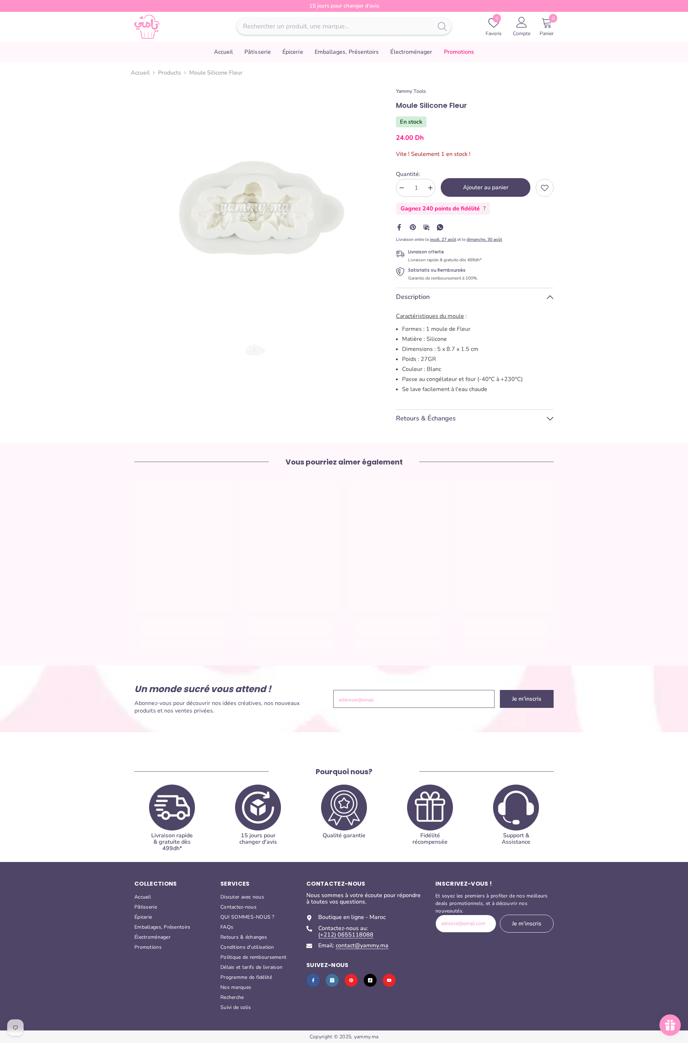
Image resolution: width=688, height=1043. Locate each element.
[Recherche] (344, 26)
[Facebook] (399, 227)
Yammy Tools (411, 91)
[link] (545, 188)
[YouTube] (389, 980)
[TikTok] (370, 980)
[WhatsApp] (440, 227)
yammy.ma (366, 1036)
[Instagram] (332, 980)
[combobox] (334, 26)
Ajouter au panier (485, 187)
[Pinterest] (413, 227)
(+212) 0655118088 (345, 935)
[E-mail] (426, 227)
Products (169, 73)
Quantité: (408, 174)
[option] (254, 208)
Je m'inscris (526, 699)
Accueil (140, 73)
